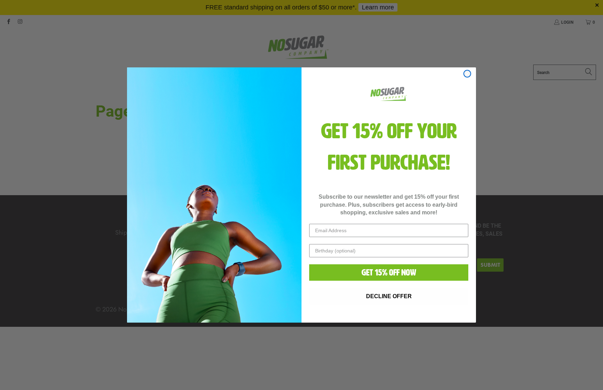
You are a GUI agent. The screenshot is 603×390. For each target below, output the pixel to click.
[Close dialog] (467, 73)
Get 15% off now (389, 272)
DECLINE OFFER (389, 296)
